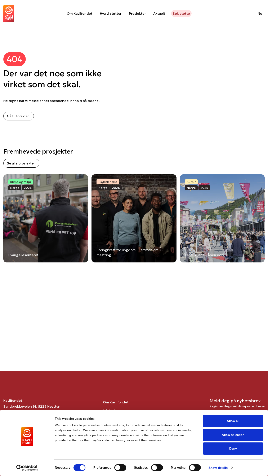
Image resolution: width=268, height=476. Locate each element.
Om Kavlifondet (79, 13)
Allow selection (233, 435)
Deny (233, 448)
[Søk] (244, 13)
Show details (218, 467)
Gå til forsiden (18, 116)
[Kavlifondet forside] (8, 13)
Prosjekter (137, 13)
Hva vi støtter (110, 13)
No (260, 13)
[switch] (120, 467)
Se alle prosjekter (21, 163)
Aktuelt (159, 13)
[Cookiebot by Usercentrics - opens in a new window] (27, 468)
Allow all (233, 421)
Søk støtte (181, 13)
